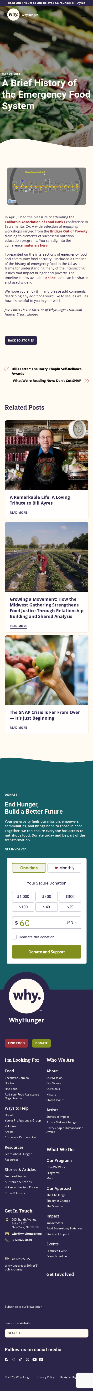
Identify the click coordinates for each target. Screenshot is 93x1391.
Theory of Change (58, 1201)
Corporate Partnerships (20, 1137)
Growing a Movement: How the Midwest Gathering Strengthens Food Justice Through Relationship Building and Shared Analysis (46, 607)
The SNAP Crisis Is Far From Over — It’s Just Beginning (45, 715)
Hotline (9, 1083)
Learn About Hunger (18, 1154)
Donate (10, 1115)
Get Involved (16, 849)
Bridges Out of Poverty (69, 231)
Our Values (53, 1083)
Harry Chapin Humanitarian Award (64, 1130)
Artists (9, 1132)
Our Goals (53, 1089)
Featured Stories (16, 1176)
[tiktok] (22, 1359)
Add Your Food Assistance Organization (22, 1096)
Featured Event (56, 1251)
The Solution (54, 1206)
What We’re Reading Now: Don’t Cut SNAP (47, 380)
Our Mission (54, 1078)
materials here (35, 245)
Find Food (16, 1043)
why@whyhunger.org (27, 1234)
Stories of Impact (57, 1117)
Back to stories (21, 340)
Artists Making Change (61, 1122)
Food (9, 1071)
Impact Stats (54, 1223)
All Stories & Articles (18, 1182)
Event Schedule (56, 1256)
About (52, 1071)
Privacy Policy (46, 1377)
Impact (52, 1216)
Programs (53, 1173)
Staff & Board (55, 1100)
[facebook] (8, 1359)
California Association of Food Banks (35, 222)
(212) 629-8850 (22, 1240)
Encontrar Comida (17, 1078)
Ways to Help (17, 1108)
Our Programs (59, 1160)
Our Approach (59, 1188)
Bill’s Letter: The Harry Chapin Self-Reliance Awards (47, 371)
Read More (18, 513)
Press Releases (15, 1193)
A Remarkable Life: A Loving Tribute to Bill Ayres (40, 500)
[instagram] (15, 1359)
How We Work (55, 1167)
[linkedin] (42, 1359)
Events (52, 1244)
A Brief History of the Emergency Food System (46, 94)
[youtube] (35, 1359)
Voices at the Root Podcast (22, 1187)
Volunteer (11, 1126)
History (51, 1094)
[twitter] (29, 1359)
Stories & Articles (20, 1169)
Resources (14, 1147)
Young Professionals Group (23, 1120)
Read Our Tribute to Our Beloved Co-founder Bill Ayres (46, 3)
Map (49, 1178)
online (50, 277)
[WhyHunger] (22, 14)
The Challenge (56, 1195)
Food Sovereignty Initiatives (64, 1228)
